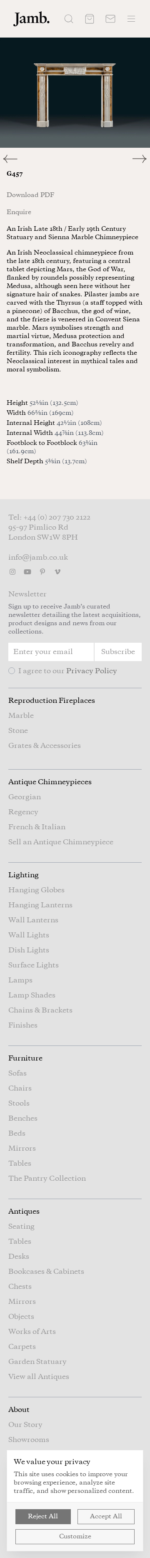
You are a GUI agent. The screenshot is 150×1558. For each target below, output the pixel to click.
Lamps (20, 980)
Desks (18, 1256)
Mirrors (22, 1148)
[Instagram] (12, 572)
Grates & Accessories (44, 746)
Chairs (20, 1088)
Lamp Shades (31, 995)
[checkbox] (11, 670)
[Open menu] (131, 18)
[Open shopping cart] (89, 18)
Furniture (25, 1058)
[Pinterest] (42, 572)
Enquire (19, 212)
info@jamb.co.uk (38, 557)
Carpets (22, 1347)
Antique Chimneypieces (50, 782)
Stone (18, 731)
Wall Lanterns (33, 920)
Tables (19, 1163)
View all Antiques (38, 1377)
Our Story (25, 1425)
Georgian (24, 797)
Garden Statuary (37, 1362)
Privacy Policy (91, 671)
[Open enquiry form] (110, 18)
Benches (23, 1118)
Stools (19, 1103)
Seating (21, 1226)
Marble (21, 716)
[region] (75, 93)
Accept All (106, 1516)
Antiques (24, 1211)
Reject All (43, 1516)
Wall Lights (28, 935)
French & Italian (36, 827)
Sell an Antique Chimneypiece (60, 842)
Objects (21, 1317)
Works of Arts (32, 1332)
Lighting (23, 875)
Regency (23, 812)
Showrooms (28, 1440)
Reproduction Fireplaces (51, 701)
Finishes (23, 1025)
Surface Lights (33, 965)
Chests (20, 1286)
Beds (16, 1133)
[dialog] (75, 1500)
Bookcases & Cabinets (46, 1271)
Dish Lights (28, 950)
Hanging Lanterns (40, 905)
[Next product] (141, 158)
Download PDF (30, 195)
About (19, 1410)
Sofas (17, 1073)
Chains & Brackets (40, 1010)
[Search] (68, 18)
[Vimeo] (57, 572)
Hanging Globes (36, 890)
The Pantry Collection (47, 1178)
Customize (75, 1536)
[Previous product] (37, 158)
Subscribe (118, 652)
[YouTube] (27, 572)
